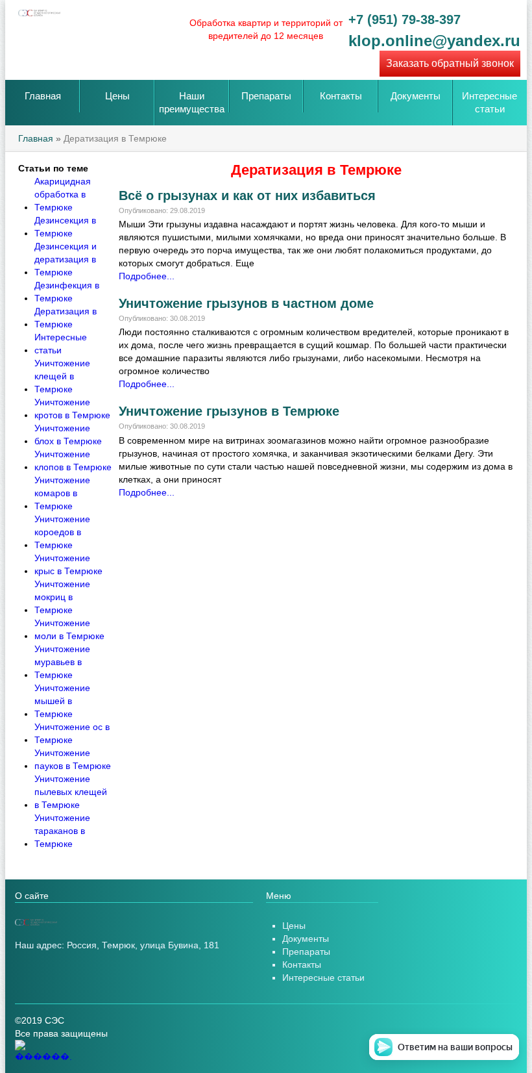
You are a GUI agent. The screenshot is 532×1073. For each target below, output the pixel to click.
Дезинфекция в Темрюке (66, 291)
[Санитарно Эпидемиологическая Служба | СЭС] (112, 922)
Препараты (266, 95)
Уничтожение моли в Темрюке (69, 629)
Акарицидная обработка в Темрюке (62, 194)
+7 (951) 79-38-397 (404, 19)
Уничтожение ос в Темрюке (72, 733)
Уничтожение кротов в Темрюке (72, 408)
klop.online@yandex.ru (434, 40)
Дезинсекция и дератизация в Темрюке (65, 259)
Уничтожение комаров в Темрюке (62, 493)
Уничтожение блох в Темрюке (68, 434)
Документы (416, 95)
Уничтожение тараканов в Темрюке (62, 831)
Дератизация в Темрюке (65, 317)
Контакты (341, 95)
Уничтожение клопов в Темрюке (73, 460)
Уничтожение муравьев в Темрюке (62, 662)
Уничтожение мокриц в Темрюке (62, 597)
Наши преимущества (191, 102)
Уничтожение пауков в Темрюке (72, 759)
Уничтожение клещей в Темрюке (62, 376)
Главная (43, 95)
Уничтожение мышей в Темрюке (62, 701)
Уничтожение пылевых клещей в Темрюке (70, 792)
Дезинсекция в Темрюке (65, 226)
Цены (117, 95)
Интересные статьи (489, 102)
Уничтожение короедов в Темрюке (62, 532)
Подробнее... (147, 276)
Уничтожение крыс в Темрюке (68, 564)
